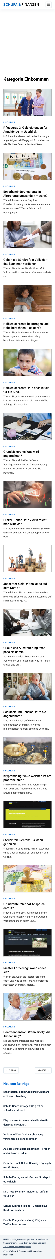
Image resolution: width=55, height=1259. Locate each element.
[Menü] (49, 5)
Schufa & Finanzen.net (20, 1251)
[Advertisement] (27, 38)
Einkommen (9, 122)
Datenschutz (36, 1251)
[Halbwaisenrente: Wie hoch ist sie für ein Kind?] (27, 362)
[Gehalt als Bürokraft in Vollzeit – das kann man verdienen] (27, 234)
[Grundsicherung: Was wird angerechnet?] (27, 426)
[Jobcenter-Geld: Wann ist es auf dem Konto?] (27, 558)
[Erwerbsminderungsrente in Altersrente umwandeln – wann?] (27, 166)
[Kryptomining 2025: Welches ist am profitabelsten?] (27, 750)
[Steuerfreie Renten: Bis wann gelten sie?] (27, 814)
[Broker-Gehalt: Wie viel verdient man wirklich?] (27, 494)
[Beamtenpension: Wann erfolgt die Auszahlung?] (27, 1007)
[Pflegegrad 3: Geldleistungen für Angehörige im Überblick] (27, 102)
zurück (12, 1070)
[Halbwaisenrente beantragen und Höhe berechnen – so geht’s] (27, 298)
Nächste (42, 1070)
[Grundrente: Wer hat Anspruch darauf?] (27, 878)
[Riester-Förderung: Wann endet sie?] (27, 942)
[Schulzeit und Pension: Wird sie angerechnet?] (27, 686)
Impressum (8, 1255)
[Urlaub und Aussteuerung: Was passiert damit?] (27, 622)
